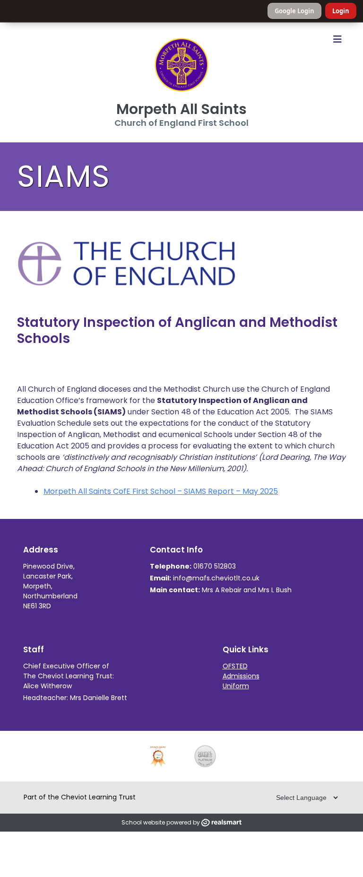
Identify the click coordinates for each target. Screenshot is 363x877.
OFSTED (235, 666)
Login (340, 11)
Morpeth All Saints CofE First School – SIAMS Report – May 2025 (160, 491)
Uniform (236, 686)
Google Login (294, 11)
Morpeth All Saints (181, 109)
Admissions (241, 676)
